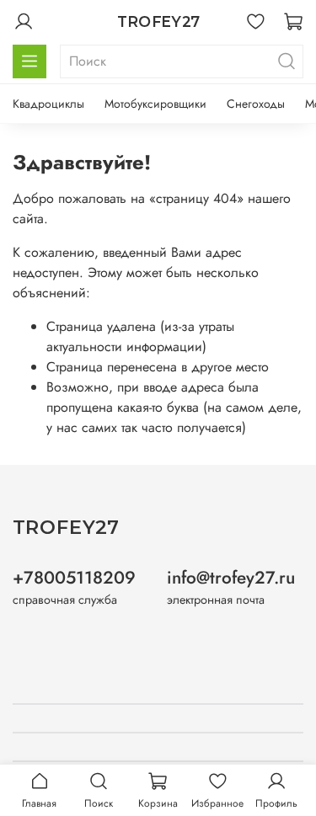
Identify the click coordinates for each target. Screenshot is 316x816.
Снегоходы (256, 103)
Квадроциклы (48, 103)
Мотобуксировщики (155, 103)
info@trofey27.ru (231, 577)
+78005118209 (74, 577)
